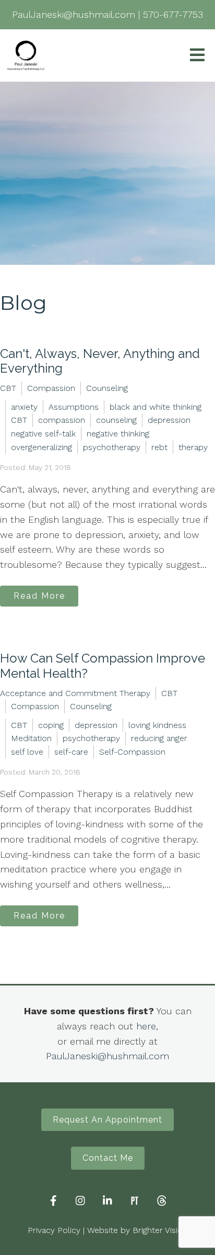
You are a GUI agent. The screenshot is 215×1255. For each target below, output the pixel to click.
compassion (61, 420)
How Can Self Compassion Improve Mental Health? (102, 666)
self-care (71, 752)
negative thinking (118, 434)
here (146, 1026)
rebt (159, 447)
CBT (8, 388)
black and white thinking (155, 407)
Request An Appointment (107, 1120)
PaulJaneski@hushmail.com (107, 1055)
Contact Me (107, 1158)
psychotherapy (111, 447)
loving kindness (157, 725)
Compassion (51, 388)
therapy (193, 447)
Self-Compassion (132, 752)
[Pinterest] (134, 1200)
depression (169, 420)
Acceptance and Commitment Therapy (75, 693)
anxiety (24, 407)
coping (51, 725)
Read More (39, 596)
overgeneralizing (41, 447)
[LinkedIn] (107, 1200)
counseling (116, 420)
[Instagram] (80, 1200)
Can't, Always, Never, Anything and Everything (100, 361)
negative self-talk (43, 434)
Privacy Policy (54, 1230)
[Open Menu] (197, 56)
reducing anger (159, 738)
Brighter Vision (160, 1230)
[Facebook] (53, 1200)
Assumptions (74, 407)
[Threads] (161, 1200)
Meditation (31, 738)
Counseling (107, 388)
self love (27, 752)
